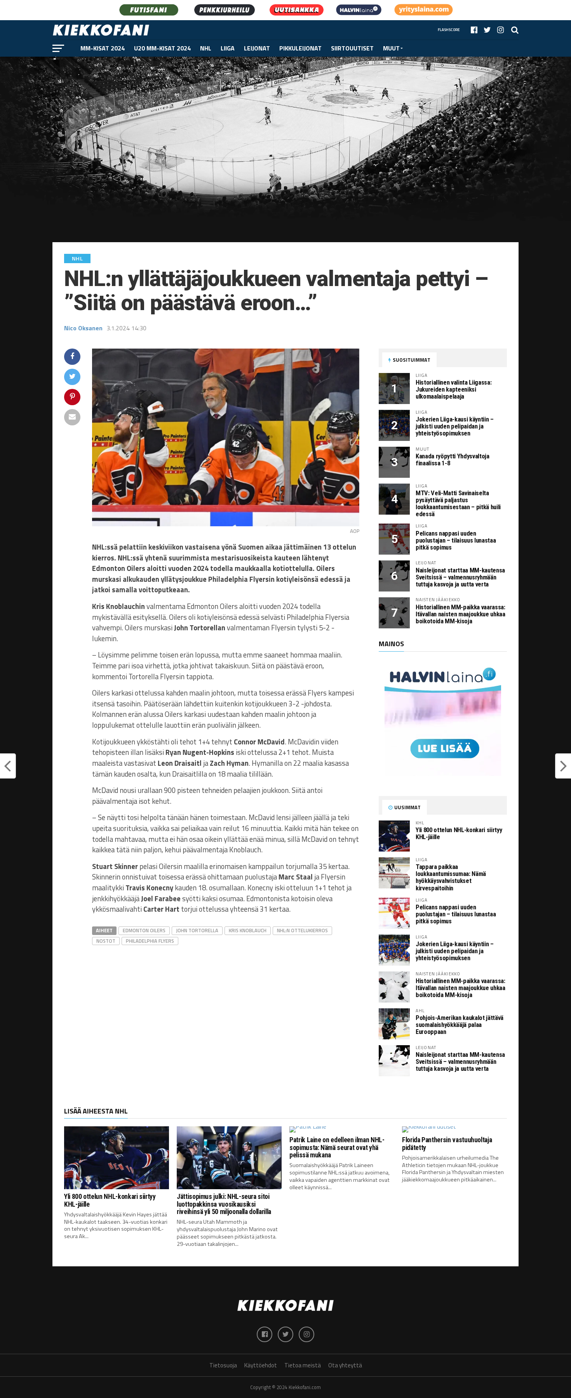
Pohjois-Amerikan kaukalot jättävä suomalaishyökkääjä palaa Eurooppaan (459, 1024)
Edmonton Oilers (144, 930)
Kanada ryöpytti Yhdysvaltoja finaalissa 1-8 (452, 460)
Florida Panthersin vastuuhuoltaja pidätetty (447, 1143)
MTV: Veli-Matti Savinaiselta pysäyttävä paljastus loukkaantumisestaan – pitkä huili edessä (458, 503)
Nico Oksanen (83, 328)
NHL (205, 48)
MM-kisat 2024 (102, 48)
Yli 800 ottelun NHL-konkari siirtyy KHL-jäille (459, 833)
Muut (391, 48)
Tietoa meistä (302, 1365)
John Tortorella (197, 930)
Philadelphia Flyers (150, 941)
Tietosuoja (223, 1365)
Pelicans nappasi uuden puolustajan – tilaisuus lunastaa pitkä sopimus (456, 540)
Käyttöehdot (260, 1365)
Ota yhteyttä (345, 1365)
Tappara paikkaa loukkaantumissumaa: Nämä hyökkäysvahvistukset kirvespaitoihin (451, 877)
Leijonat (257, 48)
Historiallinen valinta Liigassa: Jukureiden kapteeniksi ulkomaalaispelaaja (453, 389)
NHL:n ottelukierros (302, 930)
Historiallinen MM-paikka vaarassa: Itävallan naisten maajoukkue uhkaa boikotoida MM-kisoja (460, 614)
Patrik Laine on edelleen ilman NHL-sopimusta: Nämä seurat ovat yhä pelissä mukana (337, 1147)
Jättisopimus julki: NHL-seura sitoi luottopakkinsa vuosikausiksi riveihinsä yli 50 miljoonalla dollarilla (224, 1204)
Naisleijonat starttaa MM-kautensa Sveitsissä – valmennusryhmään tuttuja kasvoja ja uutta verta (460, 577)
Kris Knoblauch (247, 930)
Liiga (228, 48)
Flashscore (449, 30)
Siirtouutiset (352, 48)
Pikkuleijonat (300, 48)
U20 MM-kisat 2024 (162, 48)
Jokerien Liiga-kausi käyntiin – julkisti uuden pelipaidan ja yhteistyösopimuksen (455, 426)
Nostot (105, 941)
